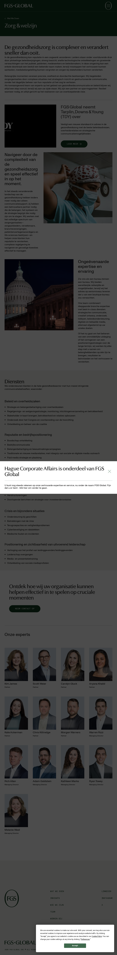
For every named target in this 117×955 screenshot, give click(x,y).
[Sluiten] (109, 471)
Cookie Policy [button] (97, 936)
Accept (75, 946)
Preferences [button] (85, 939)
